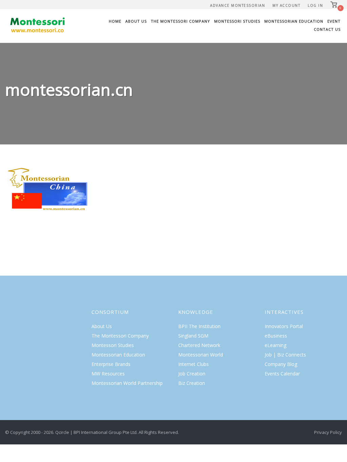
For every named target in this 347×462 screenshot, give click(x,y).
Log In (315, 5)
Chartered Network (199, 345)
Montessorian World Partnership (127, 383)
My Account (286, 5)
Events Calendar (282, 373)
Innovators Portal (284, 326)
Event (334, 21)
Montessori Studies (237, 21)
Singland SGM (193, 335)
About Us (136, 21)
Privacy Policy (328, 432)
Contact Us (327, 29)
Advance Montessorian (237, 5)
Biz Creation (191, 383)
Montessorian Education (293, 21)
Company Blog (281, 364)
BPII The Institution (199, 326)
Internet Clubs (193, 364)
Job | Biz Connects (285, 354)
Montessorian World (200, 354)
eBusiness (276, 335)
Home (115, 21)
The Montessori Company (180, 21)
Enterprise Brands (110, 364)
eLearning (275, 345)
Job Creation (191, 373)
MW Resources (108, 373)
